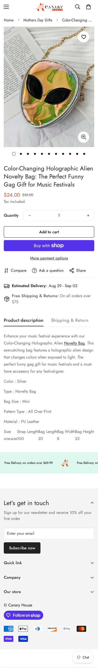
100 (20, 438)
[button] (88, 7)
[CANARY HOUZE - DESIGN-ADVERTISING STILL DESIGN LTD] (49, 7)
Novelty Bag (74, 343)
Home (9, 20)
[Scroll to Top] (89, 641)
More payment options (49, 258)
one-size (10, 438)
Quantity (11, 215)
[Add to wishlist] (83, 36)
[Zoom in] (83, 137)
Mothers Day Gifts (37, 20)
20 (40, 438)
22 (77, 438)
